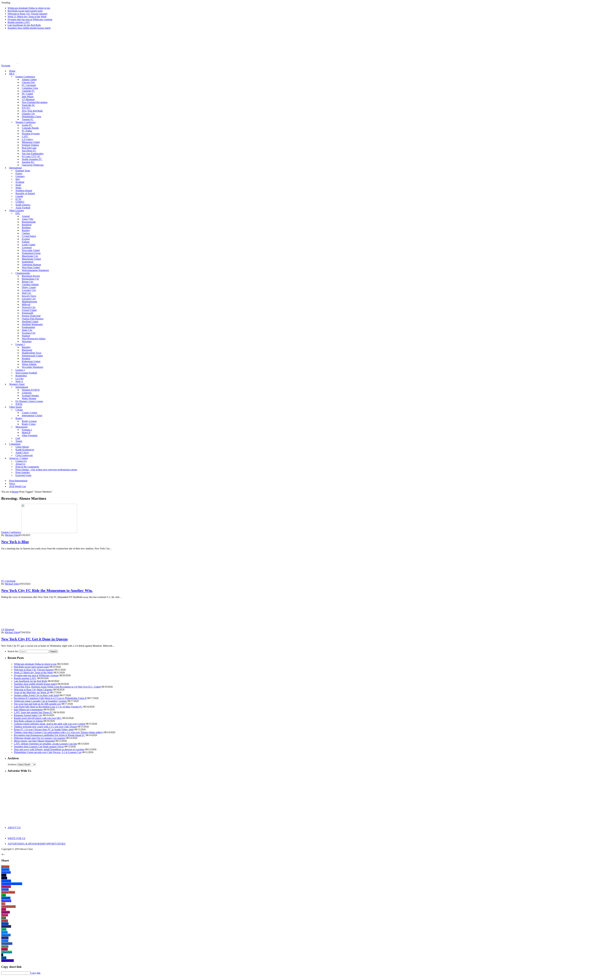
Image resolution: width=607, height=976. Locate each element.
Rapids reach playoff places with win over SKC (38, 718)
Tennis (18, 441)
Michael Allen (12, 535)
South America (22, 204)
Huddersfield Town (31, 352)
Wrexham (26, 341)
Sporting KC (28, 162)
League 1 (20, 344)
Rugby (18, 418)
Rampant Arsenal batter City (28, 715)
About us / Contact (18, 458)
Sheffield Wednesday (32, 324)
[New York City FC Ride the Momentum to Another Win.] (43, 581)
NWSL (19, 404)
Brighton (26, 227)
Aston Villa (27, 219)
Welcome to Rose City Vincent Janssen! (27, 13)
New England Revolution (34, 102)
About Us (20, 464)
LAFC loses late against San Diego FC (33, 712)
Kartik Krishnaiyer (24, 449)
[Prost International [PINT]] (110, 62)
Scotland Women (30, 395)
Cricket (19, 409)
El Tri (18, 199)
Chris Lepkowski (24, 455)
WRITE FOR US (16, 838)
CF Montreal (28, 99)
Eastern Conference (25, 76)
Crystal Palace (29, 236)
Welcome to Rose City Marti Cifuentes (33, 689)
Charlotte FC (28, 91)
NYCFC (26, 108)
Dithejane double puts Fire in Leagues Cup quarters (39, 738)
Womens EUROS (31, 390)
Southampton (28, 327)
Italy (17, 179)
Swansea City (29, 333)
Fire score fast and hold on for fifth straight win (37, 703)
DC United (27, 93)
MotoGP (26, 432)
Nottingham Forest (31, 253)
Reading (26, 358)
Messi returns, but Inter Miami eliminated (34, 741)
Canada (19, 196)
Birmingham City (30, 278)
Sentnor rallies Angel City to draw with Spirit (36, 695)
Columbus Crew (30, 88)
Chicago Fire (28, 82)
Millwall (26, 304)
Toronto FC (28, 119)
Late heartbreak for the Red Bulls (24, 25)
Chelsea (26, 233)
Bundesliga (21, 375)
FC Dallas (27, 130)
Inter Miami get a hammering (28, 709)
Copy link (35, 973)
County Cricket (29, 412)
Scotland (19, 182)
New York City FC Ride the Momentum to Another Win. (47, 590)
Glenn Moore (22, 446)
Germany (20, 176)
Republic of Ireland (25, 193)
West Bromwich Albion (33, 338)
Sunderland (27, 261)
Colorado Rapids (30, 128)
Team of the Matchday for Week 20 (31, 692)
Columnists (14, 444)
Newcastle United (31, 250)
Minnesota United (31, 142)
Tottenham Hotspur (31, 264)
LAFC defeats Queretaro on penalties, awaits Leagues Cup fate (45, 743)
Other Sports (15, 407)
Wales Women (29, 398)
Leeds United (28, 244)
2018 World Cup (17, 486)
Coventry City (29, 290)
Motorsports (21, 427)
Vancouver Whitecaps (33, 165)
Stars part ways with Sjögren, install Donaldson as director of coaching (49, 749)
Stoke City (27, 330)
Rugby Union (29, 424)
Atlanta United (29, 79)
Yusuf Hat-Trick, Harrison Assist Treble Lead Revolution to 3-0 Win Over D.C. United (57, 686)
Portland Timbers (30, 145)
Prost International (18, 480)
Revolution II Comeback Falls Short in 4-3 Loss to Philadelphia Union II (50, 698)
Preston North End (31, 315)
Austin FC (27, 125)
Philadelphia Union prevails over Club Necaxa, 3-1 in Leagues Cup (47, 752)
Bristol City (27, 281)
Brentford (26, 224)
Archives (12, 764)
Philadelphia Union (31, 116)
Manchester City (30, 256)
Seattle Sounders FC (32, 159)
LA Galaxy (27, 139)
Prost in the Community (27, 466)
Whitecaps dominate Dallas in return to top (29, 8)
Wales (18, 187)
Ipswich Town (29, 296)
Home (12, 71)
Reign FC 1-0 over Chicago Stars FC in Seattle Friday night (44, 729)
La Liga (19, 378)
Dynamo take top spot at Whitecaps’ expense (30, 19)
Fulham (25, 241)
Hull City (26, 293)
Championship (22, 273)
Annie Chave (22, 452)
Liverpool (27, 247)
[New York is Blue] (49, 532)
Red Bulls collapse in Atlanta (28, 721)
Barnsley (26, 347)
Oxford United (29, 310)
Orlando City (28, 113)
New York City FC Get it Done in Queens (34, 639)
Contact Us (21, 461)
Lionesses (27, 392)
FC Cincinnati (29, 85)
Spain (18, 184)
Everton (26, 239)
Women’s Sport (17, 384)
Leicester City (29, 298)
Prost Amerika (22, 472)
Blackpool (27, 350)
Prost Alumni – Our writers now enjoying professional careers (46, 469)
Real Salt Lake (29, 147)
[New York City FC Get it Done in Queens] (42, 629)
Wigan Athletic (29, 364)
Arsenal (26, 216)
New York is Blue (15, 542)
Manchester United (31, 259)
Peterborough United (32, 355)
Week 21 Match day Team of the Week (27, 16)
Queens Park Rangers (32, 318)
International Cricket (32, 415)
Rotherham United (31, 361)
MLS (11, 73)
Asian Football (22, 207)
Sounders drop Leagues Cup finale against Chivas (39, 746)
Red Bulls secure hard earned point (25, 10)
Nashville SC (28, 105)
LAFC (25, 136)
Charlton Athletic (30, 284)
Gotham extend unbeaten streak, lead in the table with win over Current (49, 723)
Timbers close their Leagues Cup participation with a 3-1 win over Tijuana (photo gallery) (58, 732)
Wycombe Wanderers (32, 367)
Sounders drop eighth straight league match (29, 28)
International (15, 167)
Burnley (26, 230)
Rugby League (29, 421)
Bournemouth (29, 222)
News (12, 483)
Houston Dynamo (31, 133)
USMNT (20, 202)
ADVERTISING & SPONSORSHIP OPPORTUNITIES (36, 843)
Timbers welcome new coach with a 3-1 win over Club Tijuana (45, 726)
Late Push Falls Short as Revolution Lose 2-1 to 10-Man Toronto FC (48, 706)
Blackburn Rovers (31, 276)
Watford (26, 335)
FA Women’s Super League (29, 401)
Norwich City (29, 307)
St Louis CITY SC (31, 156)
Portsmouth (27, 313)
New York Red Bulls (32, 110)
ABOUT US (14, 827)
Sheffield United (30, 321)
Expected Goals (23, 475)
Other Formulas (29, 435)
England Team (22, 170)
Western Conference (25, 122)
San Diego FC (29, 150)
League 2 (20, 370)
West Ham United (31, 267)
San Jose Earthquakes (32, 153)
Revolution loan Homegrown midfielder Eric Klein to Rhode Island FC (49, 735)
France (18, 173)
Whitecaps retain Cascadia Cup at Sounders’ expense (40, 701)
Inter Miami (28, 96)
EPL (17, 213)
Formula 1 (27, 429)
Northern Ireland (23, 190)
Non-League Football (26, 372)
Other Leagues (16, 210)
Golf (17, 438)
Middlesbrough (29, 301)
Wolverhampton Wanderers (35, 270)
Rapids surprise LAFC (19, 22)
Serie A (19, 381)
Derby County (29, 287)
